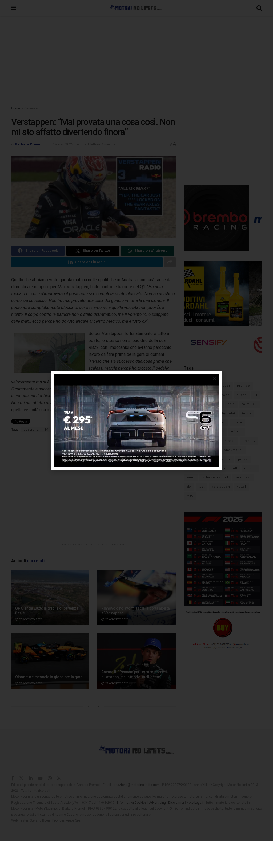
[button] (214, 379)
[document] (136, 420)
